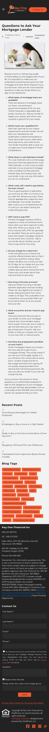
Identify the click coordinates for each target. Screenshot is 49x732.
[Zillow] (45, 726)
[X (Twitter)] (33, 726)
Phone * (6, 641)
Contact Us (38, 10)
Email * (5, 631)
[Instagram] (40, 726)
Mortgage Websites (20, 718)
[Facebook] (27, 726)
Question (6, 667)
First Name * (8, 611)
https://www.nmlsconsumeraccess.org (19, 593)
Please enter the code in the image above (21, 683)
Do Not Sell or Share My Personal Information (23, 703)
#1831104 (41, 590)
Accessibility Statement (20, 595)
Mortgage (29, 36)
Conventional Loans (40, 36)
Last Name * (8, 621)
